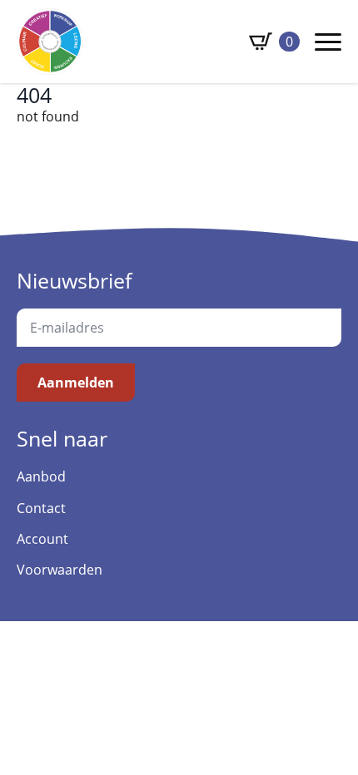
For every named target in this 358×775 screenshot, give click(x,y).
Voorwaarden (59, 569)
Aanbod (41, 476)
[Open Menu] (328, 41)
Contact (41, 508)
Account (42, 539)
